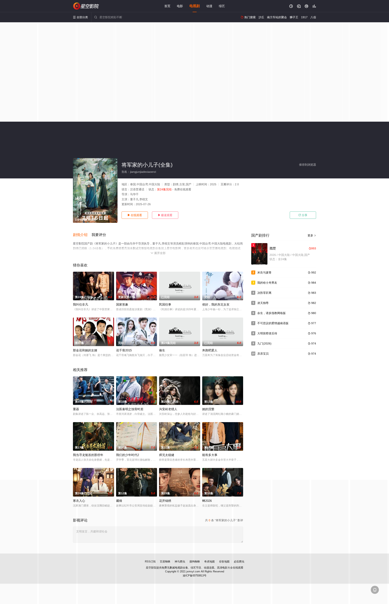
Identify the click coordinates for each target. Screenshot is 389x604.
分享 (302, 215)
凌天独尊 (263, 303)
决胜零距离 (264, 292)
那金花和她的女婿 (85, 350)
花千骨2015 (124, 350)
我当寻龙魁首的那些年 (88, 455)
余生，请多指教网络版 (271, 313)
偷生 (162, 350)
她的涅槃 (208, 409)
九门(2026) (264, 343)
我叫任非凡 (80, 304)
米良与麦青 (264, 272)
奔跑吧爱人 (209, 350)
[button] (82, 235)
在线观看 (134, 215)
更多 (312, 235)
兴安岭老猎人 (168, 409)
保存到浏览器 (307, 164)
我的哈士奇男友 (267, 282)
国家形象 (122, 304)
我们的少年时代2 (127, 455)
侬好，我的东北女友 (216, 304)
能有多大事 (209, 455)
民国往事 (165, 304)
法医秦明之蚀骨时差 (129, 409)
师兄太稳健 (166, 455)
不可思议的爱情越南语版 (273, 323)
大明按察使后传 (267, 333)
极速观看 (165, 215)
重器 (76, 409)
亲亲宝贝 (263, 353)
